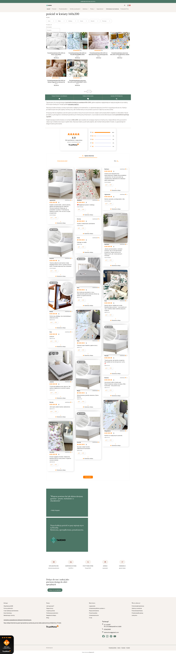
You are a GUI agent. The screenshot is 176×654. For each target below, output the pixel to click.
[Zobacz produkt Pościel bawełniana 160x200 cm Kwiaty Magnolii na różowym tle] (64, 74)
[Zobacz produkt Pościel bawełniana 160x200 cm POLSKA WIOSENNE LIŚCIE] (85, 47)
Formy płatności (8, 608)
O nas (90, 617)
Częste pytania (50, 610)
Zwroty (118, 647)
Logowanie (92, 606)
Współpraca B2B (8, 606)
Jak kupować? (50, 606)
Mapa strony (49, 608)
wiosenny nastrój (73, 104)
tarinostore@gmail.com (111, 632)
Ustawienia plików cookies (96, 608)
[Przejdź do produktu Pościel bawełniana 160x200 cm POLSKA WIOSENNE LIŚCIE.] (77, 40)
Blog (47, 617)
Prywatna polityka (112, 647)
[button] (82, 155)
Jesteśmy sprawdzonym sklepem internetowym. (18, 620)
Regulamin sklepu (51, 615)
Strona (85, 91)
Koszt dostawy (8, 613)
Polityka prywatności (52, 613)
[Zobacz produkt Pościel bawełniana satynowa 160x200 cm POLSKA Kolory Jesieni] (127, 47)
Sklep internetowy (87, 652)
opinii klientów (73, 140)
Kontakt (128, 647)
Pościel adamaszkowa (138, 606)
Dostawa (123, 647)
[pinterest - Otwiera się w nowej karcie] (111, 636)
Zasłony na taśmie (137, 608)
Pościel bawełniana (137, 610)
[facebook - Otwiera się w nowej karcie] (103, 636)
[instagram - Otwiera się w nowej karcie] (107, 636)
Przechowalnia (93, 613)
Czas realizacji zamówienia (11, 610)
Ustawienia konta (94, 615)
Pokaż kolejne (88, 477)
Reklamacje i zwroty (9, 615)
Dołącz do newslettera (55, 590)
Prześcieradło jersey (137, 613)
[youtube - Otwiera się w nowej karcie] (114, 636)
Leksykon (134, 615)
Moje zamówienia (94, 610)
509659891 (107, 629)
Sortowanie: (49, 27)
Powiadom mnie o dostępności (56, 47)
